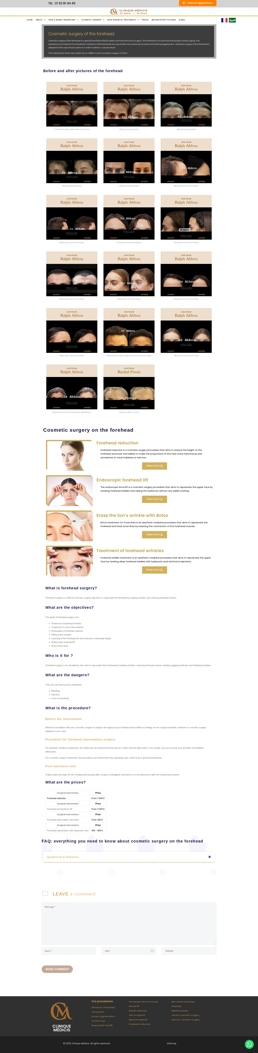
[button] (129, 857)
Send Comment (57, 969)
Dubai (182, 19)
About (39, 19)
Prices (145, 19)
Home (30, 19)
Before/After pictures (164, 19)
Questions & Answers (63, 857)
